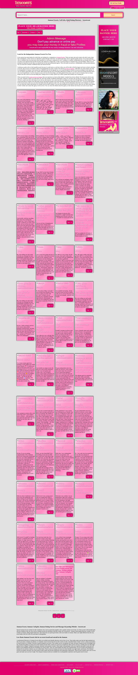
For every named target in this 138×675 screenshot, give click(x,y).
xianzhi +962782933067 (44, 491)
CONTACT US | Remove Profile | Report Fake (99, 665)
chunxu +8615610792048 (25, 491)
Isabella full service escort (43, 363)
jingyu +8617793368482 (64, 532)
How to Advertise (43, 665)
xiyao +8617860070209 (25, 448)
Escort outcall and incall (82, 172)
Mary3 (39, 287)
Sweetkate (80, 132)
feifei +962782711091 (63, 406)
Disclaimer (70, 665)
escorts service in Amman (35, 77)
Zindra (59, 96)
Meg (58, 251)
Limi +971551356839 (63, 325)
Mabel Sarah (23, 359)
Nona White (42, 132)
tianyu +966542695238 (44, 532)
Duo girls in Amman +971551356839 (24, 294)
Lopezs (20, 96)
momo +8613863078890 (44, 406)
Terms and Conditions (58, 665)
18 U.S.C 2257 (79, 665)
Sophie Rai (22, 322)
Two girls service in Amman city (84, 293)
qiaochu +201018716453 (44, 573)
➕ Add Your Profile (115, 3)
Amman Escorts (61, 57)
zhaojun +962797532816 (83, 448)
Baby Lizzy (61, 287)
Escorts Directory (30, 665)
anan (19, 169)
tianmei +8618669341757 (64, 448)
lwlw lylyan (61, 132)
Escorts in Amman (69, 68)
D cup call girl (63, 210)
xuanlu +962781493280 (83, 491)
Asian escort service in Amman (42, 217)
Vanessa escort (83, 98)
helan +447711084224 (83, 532)
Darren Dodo (43, 96)
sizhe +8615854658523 (25, 573)
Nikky (78, 251)
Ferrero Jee (23, 132)
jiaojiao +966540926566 (44, 448)
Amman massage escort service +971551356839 (84, 369)
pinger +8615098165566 (64, 363)
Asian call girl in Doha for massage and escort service (64, 172)
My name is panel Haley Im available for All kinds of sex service (84, 225)
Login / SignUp (119, 7)
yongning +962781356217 (24, 532)
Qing (19, 251)
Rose (39, 251)
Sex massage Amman (82, 325)
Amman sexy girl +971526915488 (25, 408)
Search (113, 15)
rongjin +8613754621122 (83, 406)
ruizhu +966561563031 (63, 491)
